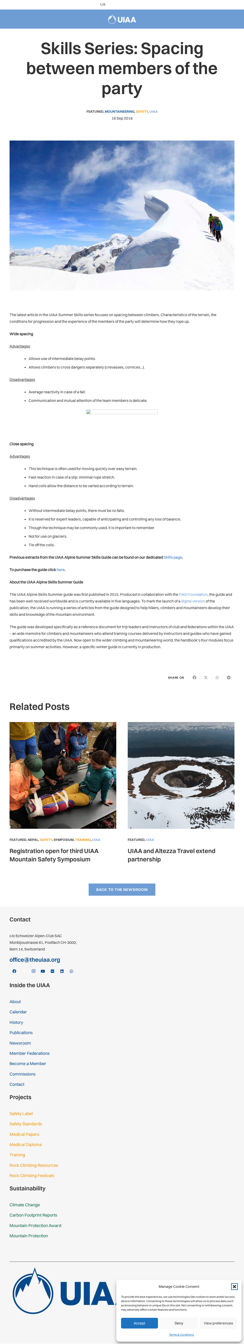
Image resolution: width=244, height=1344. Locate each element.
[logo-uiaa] (122, 19)
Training (83, 840)
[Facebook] (190, 5)
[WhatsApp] (236, 5)
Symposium (64, 840)
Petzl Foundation (193, 594)
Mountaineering (119, 111)
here (61, 569)
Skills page (173, 557)
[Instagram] (206, 5)
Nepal (33, 840)
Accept (139, 1323)
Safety (142, 111)
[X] (198, 5)
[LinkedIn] (229, 5)
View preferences (218, 1323)
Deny (179, 1323)
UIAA (154, 111)
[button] (234, 1286)
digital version (193, 601)
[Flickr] (221, 5)
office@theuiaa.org (35, 959)
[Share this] (194, 677)
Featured (94, 111)
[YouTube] (213, 5)
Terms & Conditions (181, 1334)
